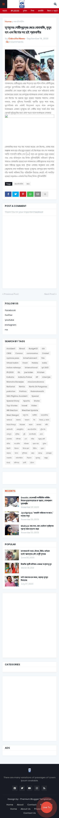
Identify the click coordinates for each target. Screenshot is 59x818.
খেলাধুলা (9, 434)
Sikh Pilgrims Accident (17, 396)
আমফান (18, 420)
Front (25, 362)
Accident (11, 348)
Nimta (22, 386)
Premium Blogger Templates (35, 799)
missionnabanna (36, 381)
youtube (9, 319)
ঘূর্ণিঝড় (17, 434)
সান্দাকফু (38, 458)
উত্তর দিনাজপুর (11, 424)
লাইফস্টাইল (19, 458)
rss (6, 329)
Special (35, 396)
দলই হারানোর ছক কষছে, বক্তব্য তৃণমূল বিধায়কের (34, 579)
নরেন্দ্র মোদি (41, 439)
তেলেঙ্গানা (9, 439)
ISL (19, 372)
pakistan (11, 391)
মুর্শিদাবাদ (24, 453)
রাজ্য (28, 184)
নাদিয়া (8, 443)
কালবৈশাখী (9, 429)
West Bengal (13, 415)
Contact (32, 804)
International (31, 367)
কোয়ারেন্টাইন (20, 429)
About (20, 804)
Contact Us (29, 813)
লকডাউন (9, 458)
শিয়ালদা (29, 458)
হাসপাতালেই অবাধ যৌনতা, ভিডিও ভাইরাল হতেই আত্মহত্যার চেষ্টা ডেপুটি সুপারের (35, 552)
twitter (8, 315)
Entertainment (30, 358)
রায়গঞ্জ (40, 453)
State (36, 400)
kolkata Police (25, 377)
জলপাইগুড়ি (32, 434)
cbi (43, 348)
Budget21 (33, 348)
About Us (25, 808)
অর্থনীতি (34, 415)
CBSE (9, 353)
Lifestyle (46, 377)
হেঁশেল (32, 462)
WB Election (12, 410)
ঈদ (34, 420)
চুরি (24, 434)
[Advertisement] (29, 624)
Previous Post (11, 294)
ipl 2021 (45, 367)
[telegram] (29, 481)
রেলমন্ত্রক (48, 453)
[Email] (37, 194)
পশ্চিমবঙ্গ (26, 443)
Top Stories (12, 405)
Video (34, 405)
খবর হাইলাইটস (18, 21)
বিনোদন (16, 448)
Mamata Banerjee (15, 381)
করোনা (4, 10)
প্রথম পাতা (36, 443)
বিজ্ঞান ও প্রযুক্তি (53, 10)
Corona (19, 353)
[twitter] (29, 476)
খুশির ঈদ (42, 429)
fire (42, 358)
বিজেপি (8, 448)
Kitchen (40, 372)
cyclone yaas (13, 358)
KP (37, 377)
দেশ (26, 439)
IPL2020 (15, 10)
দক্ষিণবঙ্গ (18, 439)
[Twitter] (15, 194)
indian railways (14, 367)
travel (24, 405)
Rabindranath (37, 391)
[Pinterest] (23, 194)
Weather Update (30, 410)
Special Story (13, 400)
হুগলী (24, 462)
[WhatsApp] (30, 194)
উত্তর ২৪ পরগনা (44, 420)
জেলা (41, 434)
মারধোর (9, 453)
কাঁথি (46, 424)
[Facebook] (8, 194)
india (44, 362)
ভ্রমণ (42, 448)
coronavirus (32, 353)
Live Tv (46, 807)
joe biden (28, 372)
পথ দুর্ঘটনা (17, 443)
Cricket (45, 353)
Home (8, 21)
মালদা (16, 453)
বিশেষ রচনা (26, 448)
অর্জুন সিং (25, 415)
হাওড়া (8, 462)
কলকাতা (39, 424)
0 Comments (16, 41)
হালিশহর (16, 462)
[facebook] (29, 474)
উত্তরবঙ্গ (22, 424)
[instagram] (29, 479)
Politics (23, 391)
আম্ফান (27, 420)
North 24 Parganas (38, 386)
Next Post (49, 294)
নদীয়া (32, 439)
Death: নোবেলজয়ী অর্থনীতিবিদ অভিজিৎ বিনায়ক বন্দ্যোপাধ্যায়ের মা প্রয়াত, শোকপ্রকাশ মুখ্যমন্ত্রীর (36, 500)
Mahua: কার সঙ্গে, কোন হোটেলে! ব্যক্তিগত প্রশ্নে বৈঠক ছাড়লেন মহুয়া (37, 527)
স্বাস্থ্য (46, 458)
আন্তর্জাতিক (44, 415)
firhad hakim (13, 362)
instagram (10, 324)
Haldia (35, 362)
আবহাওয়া (9, 420)
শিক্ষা (32, 10)
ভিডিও (35, 448)
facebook (10, 310)
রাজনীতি (40, 10)
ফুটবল (25, 10)
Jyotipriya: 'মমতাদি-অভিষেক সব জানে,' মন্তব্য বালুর (37, 514)
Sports (26, 400)
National (11, 386)
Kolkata (10, 377)
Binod (22, 348)
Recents (10, 491)
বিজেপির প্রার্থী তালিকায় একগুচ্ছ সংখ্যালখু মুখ (36, 564)
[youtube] (29, 477)
